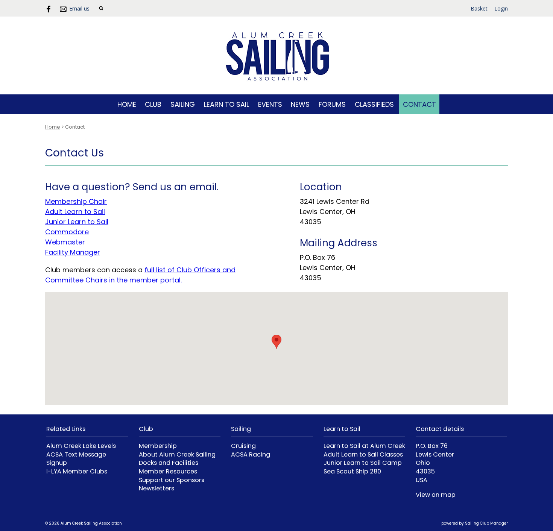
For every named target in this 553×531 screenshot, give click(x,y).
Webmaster (65, 242)
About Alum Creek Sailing (177, 454)
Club (153, 104)
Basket (479, 8)
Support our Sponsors (171, 480)
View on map (436, 494)
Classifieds (374, 104)
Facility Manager (72, 252)
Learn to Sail (226, 104)
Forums (332, 104)
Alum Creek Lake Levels (81, 445)
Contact (419, 104)
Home (126, 104)
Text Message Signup (76, 458)
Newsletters (156, 488)
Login (501, 8)
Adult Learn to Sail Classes (363, 454)
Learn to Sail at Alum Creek (364, 445)
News (300, 104)
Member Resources (168, 471)
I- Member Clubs (76, 471)
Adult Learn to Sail (75, 211)
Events (270, 104)
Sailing (182, 104)
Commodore (67, 232)
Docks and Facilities (168, 462)
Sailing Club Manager (486, 523)
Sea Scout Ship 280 (352, 471)
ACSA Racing (250, 454)
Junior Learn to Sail (76, 221)
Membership (158, 445)
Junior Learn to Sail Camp (363, 462)
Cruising (243, 445)
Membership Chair (76, 201)
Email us (79, 8)
